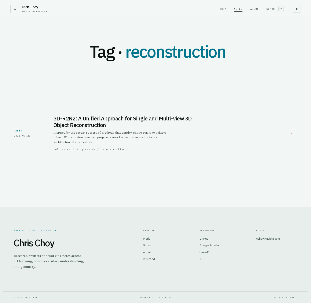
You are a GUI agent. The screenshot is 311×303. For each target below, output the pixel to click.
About (254, 8)
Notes (238, 8)
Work (223, 8)
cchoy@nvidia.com (268, 238)
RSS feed (149, 259)
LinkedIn (205, 252)
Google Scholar (209, 245)
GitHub (204, 238)
